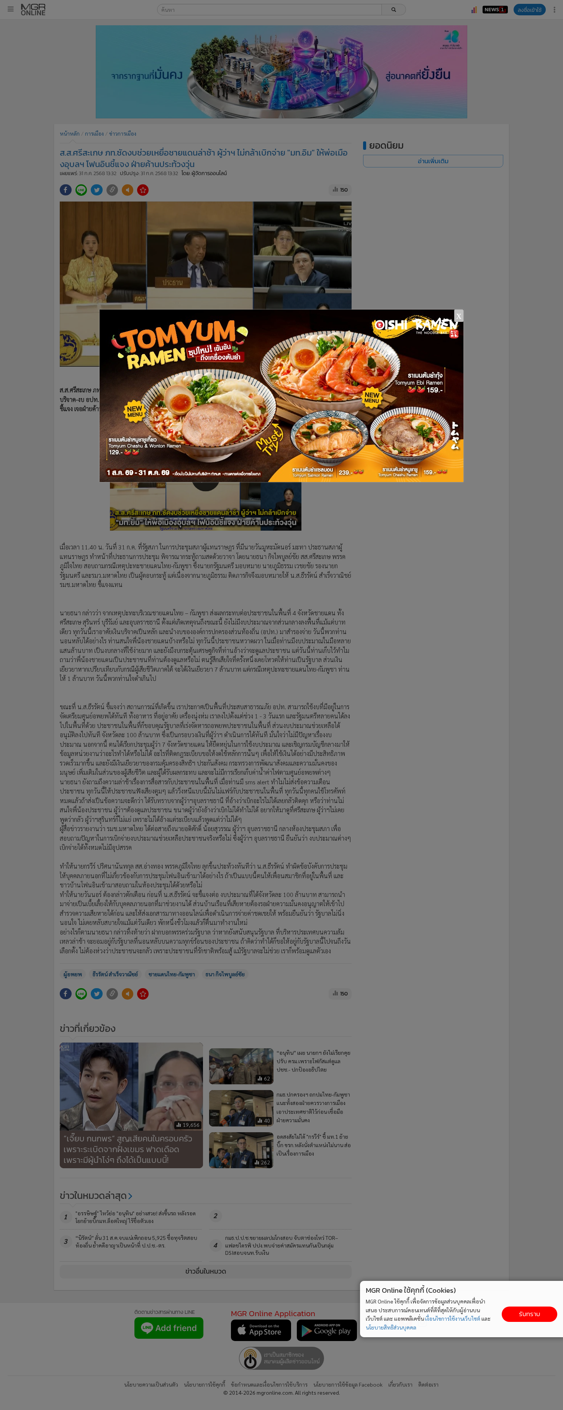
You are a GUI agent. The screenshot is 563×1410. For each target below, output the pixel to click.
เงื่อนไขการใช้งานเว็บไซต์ (452, 1318)
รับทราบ (529, 1314)
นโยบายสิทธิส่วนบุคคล (391, 1327)
